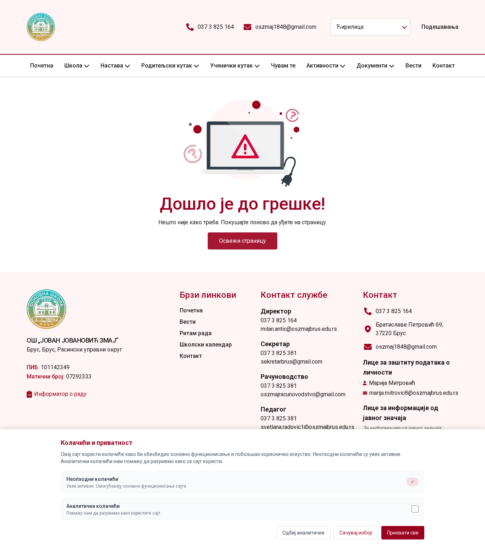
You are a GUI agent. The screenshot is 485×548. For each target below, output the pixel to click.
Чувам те (283, 65)
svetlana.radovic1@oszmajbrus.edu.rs (307, 427)
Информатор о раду (60, 394)
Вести (413, 65)
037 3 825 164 (216, 26)
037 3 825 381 (279, 353)
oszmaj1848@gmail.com (285, 26)
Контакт (443, 65)
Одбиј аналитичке (303, 533)
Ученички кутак (231, 65)
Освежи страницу (242, 240)
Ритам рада (196, 333)
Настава (111, 65)
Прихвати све (403, 533)
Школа (73, 65)
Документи (371, 65)
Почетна (41, 65)
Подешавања (439, 26)
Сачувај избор (355, 533)
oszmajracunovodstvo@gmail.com (303, 394)
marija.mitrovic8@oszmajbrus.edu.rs (413, 392)
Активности (322, 65)
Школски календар (206, 344)
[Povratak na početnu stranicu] (41, 27)
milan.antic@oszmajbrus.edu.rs (299, 329)
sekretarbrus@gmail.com (291, 361)
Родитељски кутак (166, 65)
